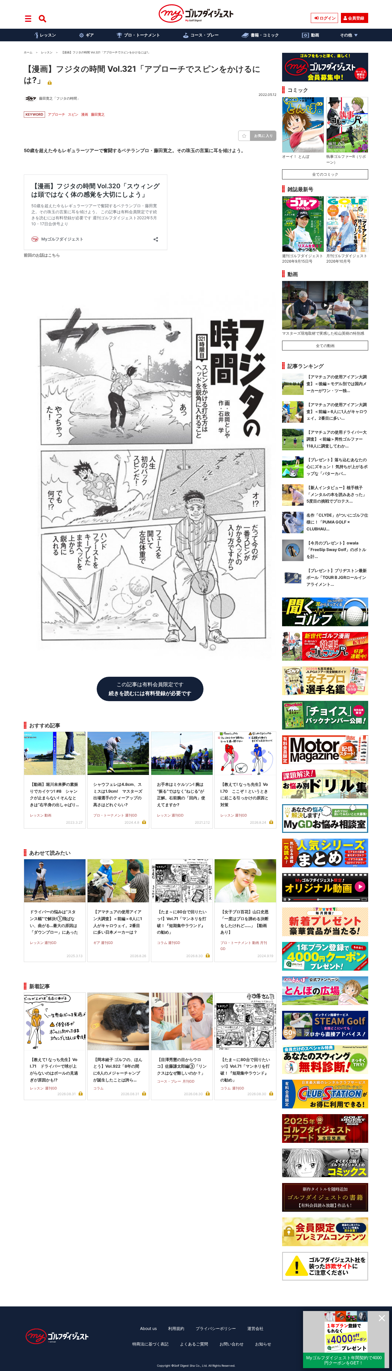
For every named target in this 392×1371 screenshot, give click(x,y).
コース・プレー (205, 34)
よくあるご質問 (194, 1343)
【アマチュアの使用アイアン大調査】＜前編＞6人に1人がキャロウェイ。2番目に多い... (336, 411)
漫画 (84, 114)
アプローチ (56, 114)
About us (148, 1328)
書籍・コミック (265, 34)
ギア (90, 34)
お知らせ (263, 1343)
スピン (73, 114)
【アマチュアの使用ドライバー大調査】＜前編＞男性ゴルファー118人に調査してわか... (336, 439)
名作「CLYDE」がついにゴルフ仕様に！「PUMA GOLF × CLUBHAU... (337, 522)
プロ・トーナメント (142, 34)
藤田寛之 (98, 114)
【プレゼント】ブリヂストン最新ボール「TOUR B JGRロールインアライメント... (336, 577)
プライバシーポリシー (216, 1328)
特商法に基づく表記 (150, 1343)
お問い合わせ (232, 1343)
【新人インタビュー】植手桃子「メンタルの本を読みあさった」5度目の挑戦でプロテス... (336, 494)
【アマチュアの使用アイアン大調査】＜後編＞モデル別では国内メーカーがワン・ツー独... (336, 383)
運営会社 (255, 1328)
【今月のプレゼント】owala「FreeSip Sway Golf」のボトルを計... (336, 549)
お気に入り (263, 135)
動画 (315, 34)
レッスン (48, 34)
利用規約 (176, 1328)
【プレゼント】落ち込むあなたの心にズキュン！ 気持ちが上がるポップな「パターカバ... (337, 466)
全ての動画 (325, 345)
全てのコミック (325, 174)
